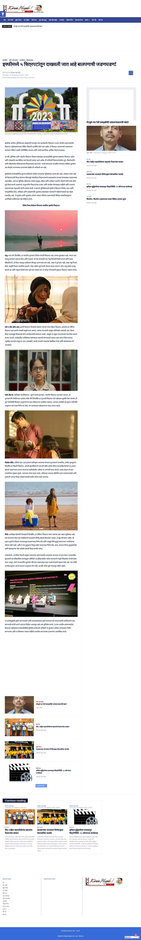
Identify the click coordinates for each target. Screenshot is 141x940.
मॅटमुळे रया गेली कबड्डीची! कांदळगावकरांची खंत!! (28, 26)
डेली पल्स (38, 768)
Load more (40, 786)
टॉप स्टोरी (89, 196)
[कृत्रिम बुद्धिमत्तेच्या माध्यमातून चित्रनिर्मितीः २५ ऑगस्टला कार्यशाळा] (19, 772)
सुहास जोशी (39, 708)
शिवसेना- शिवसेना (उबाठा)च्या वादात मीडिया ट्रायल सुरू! (106, 199)
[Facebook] (131, 73)
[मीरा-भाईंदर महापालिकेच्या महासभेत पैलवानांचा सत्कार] (19, 727)
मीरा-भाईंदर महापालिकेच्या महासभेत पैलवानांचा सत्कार (52, 727)
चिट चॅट (38, 724)
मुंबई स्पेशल (39, 747)
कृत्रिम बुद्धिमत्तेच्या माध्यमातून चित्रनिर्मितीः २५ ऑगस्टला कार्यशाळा (109, 186)
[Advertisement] (95, 9)
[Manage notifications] (136, 935)
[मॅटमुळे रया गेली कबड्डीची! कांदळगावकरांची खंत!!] (19, 705)
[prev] (134, 26)
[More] (136, 73)
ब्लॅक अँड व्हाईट (13, 60)
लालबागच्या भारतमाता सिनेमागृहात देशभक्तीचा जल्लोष (52, 749)
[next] (137, 26)
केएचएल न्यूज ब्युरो (15, 73)
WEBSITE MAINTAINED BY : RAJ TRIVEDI (70, 936)
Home (5, 60)
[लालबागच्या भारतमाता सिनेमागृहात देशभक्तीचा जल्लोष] (19, 750)
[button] (3, 14)
